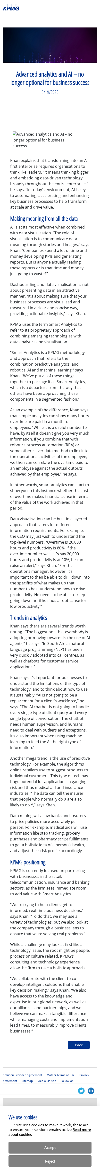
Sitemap (27, 1081)
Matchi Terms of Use (61, 1075)
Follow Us (67, 1081)
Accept (50, 1147)
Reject (50, 1161)
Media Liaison (46, 1081)
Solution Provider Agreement (22, 1075)
